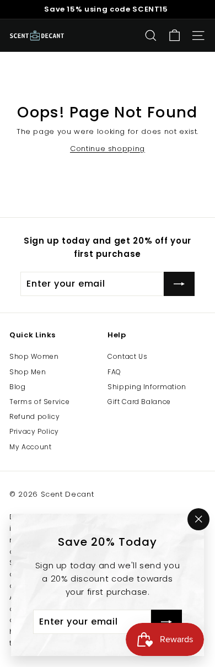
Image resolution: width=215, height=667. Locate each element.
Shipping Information (147, 386)
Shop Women (34, 356)
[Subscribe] (166, 622)
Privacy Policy (34, 431)
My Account (30, 446)
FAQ (114, 371)
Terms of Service (39, 401)
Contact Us (128, 356)
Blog (17, 386)
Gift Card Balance (139, 401)
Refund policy (34, 416)
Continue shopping (107, 148)
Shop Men (27, 371)
